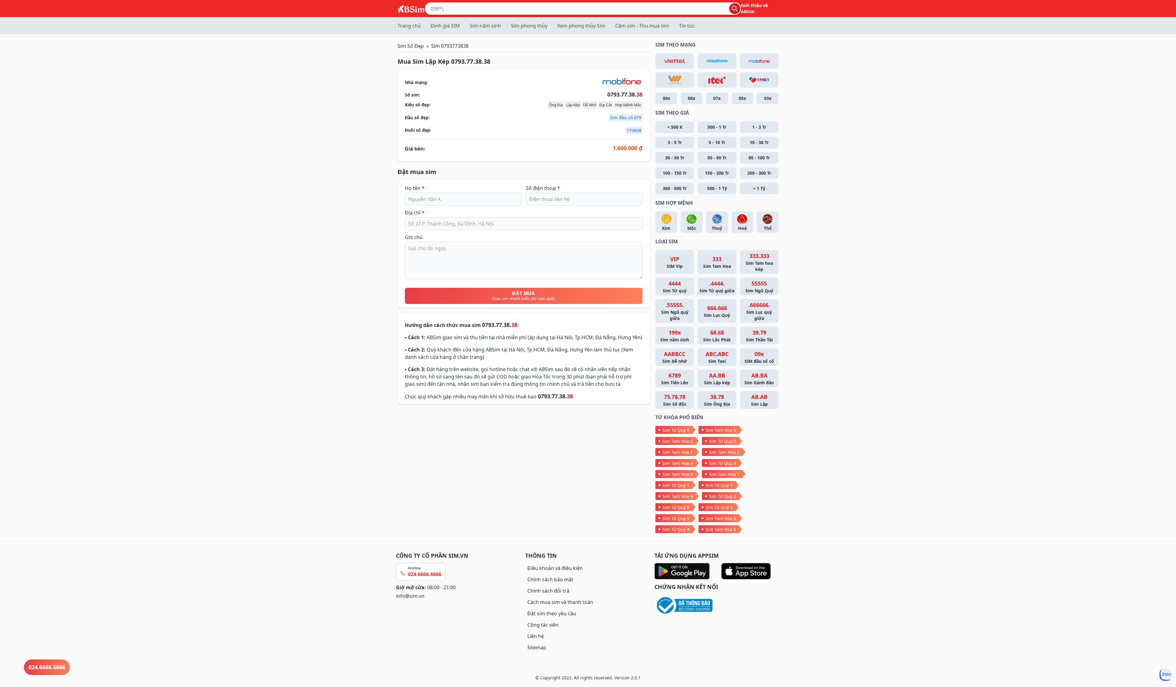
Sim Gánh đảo (759, 378)
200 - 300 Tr (759, 173)
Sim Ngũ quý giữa (674, 311)
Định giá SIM (445, 25)
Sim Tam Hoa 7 (724, 474)
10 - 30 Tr (759, 142)
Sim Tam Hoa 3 (677, 463)
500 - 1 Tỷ (717, 188)
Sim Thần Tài (759, 336)
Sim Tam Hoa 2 (724, 452)
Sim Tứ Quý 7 (719, 485)
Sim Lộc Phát (717, 336)
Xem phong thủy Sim (581, 25)
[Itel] (717, 80)
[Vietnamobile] (674, 80)
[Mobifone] (759, 61)
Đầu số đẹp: (417, 117)
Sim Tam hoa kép (759, 262)
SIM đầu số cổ (759, 357)
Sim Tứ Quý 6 (675, 507)
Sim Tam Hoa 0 (721, 430)
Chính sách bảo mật (550, 579)
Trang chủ (409, 25)
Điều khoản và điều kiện (555, 568)
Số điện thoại (543, 188)
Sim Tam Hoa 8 (721, 518)
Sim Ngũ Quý (759, 287)
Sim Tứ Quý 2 (722, 496)
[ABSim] (411, 8)
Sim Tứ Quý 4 (675, 529)
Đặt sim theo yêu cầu (551, 613)
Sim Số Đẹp (411, 46)
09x (666, 98)
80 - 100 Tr (759, 158)
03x (767, 98)
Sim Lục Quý (717, 311)
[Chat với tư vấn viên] (1165, 674)
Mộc (691, 228)
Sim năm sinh (485, 25)
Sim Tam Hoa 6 (721, 529)
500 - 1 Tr (716, 127)
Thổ (768, 228)
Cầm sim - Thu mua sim (642, 25)
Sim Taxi (717, 357)
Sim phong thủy (529, 25)
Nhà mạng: (416, 82)
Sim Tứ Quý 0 (722, 441)
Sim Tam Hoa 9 (677, 496)
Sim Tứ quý (675, 287)
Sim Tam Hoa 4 (677, 474)
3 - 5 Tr (675, 142)
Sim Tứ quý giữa (716, 287)
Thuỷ (717, 228)
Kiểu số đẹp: (418, 105)
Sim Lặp (759, 400)
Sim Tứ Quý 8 (722, 463)
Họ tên (414, 188)
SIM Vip (675, 262)
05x (742, 98)
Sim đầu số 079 (625, 117)
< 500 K (674, 127)
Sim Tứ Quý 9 (675, 430)
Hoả (742, 228)
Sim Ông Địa (717, 400)
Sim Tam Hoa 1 (677, 452)
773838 (634, 130)
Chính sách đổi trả (548, 590)
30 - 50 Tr (674, 158)
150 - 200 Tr (717, 173)
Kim (666, 228)
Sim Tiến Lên (674, 378)
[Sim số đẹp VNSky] (759, 80)
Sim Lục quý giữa (759, 311)
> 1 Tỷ (759, 188)
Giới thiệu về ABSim (754, 8)
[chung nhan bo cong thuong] (717, 605)
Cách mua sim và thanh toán (560, 602)
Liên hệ (535, 636)
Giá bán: (415, 148)
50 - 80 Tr (716, 158)
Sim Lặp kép (717, 378)
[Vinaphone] (717, 61)
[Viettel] (674, 61)
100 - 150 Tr (675, 173)
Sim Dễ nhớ (674, 357)
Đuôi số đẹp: (418, 130)
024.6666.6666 (424, 574)
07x (717, 98)
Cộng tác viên (543, 624)
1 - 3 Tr (759, 127)
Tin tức (687, 25)
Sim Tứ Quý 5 (675, 518)
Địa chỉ (414, 212)
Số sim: (412, 95)
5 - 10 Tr (717, 142)
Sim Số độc (674, 400)
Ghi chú (414, 237)
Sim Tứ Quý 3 (719, 507)
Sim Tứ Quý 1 (675, 485)
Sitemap (536, 647)
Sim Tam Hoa (717, 262)
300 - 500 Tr (675, 188)
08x (691, 98)
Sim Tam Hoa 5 (677, 441)
